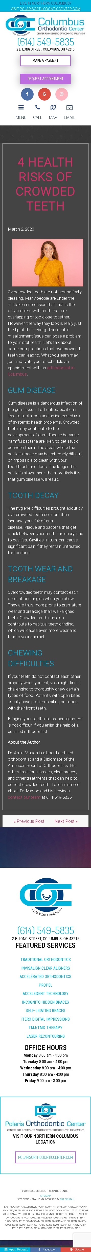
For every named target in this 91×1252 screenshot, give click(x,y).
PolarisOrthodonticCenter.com (45, 1157)
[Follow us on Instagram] (61, 94)
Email (69, 117)
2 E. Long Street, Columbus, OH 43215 (45, 49)
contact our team (24, 797)
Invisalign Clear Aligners (45, 968)
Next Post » (66, 821)
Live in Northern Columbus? (45, 6)
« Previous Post (29, 821)
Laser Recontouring (46, 1036)
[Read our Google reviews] (44, 94)
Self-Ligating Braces (45, 1010)
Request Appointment (45, 79)
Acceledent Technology (46, 993)
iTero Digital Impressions (45, 1019)
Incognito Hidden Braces (45, 1002)
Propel (45, 985)
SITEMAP (45, 1195)
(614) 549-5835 (45, 41)
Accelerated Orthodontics (45, 976)
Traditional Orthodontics (45, 959)
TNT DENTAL (67, 1199)
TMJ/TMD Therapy (45, 1027)
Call (37, 117)
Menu (21, 117)
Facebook (49, 1249)
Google (79, 1249)
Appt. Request (18, 1249)
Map (53, 117)
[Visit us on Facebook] (27, 94)
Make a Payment (45, 60)
